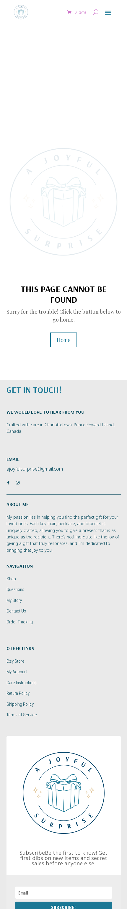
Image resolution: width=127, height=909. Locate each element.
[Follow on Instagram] (17, 482)
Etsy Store (15, 661)
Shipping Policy (20, 704)
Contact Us (16, 611)
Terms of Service (21, 715)
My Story (14, 600)
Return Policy (18, 693)
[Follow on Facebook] (8, 482)
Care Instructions (21, 682)
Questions (15, 589)
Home (64, 339)
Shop (11, 579)
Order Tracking (19, 622)
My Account (16, 671)
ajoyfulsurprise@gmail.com (34, 469)
